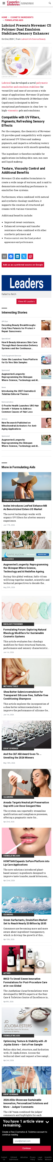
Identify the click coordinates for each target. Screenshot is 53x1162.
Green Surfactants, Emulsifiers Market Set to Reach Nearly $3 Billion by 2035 (25, 922)
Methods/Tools (10, 686)
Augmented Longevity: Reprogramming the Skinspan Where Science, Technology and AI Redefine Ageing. (20, 377)
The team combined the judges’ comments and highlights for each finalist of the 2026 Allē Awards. (22, 1115)
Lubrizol (6, 82)
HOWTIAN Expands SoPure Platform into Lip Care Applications (26, 863)
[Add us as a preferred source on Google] (30, 256)
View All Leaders (26, 301)
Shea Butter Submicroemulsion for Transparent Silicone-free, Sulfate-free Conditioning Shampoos (25, 695)
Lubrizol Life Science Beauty (33, 39)
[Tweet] (24, 256)
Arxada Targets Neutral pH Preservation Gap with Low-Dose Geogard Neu (26, 804)
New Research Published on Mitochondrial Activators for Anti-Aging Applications (19, 425)
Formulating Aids (14, 20)
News (4, 387)
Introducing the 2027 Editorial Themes (19, 392)
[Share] (11, 256)
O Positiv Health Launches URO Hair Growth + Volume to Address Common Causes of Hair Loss (20, 408)
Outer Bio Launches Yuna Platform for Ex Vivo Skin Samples (20, 361)
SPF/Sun (5, 321)
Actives (4, 419)
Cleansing (8, 797)
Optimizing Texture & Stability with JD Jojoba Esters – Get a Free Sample (25, 1043)
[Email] (4, 256)
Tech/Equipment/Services (11, 356)
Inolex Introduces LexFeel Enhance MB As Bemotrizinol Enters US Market (25, 507)
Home (4, 17)
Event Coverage (10, 748)
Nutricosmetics (7, 402)
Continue (26, 1148)
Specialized (6, 339)
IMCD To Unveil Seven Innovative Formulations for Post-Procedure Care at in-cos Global (25, 982)
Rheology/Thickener (13, 624)
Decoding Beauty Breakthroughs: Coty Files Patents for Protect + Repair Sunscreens (19, 328)
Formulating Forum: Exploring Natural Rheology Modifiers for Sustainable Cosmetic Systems (24, 633)
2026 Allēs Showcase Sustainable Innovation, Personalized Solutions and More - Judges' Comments (25, 1103)
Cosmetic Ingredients (21, 17)
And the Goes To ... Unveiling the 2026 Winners (22, 756)
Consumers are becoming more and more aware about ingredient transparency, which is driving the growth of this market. (25, 932)
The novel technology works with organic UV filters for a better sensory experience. (24, 517)
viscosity (13, 110)
